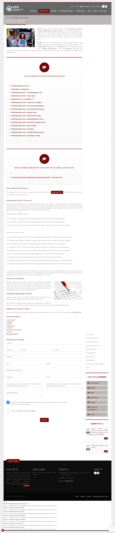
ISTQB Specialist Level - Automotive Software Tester (28, 122)
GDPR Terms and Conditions (27, 411)
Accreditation (80, 11)
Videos (95, 11)
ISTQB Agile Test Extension (20, 89)
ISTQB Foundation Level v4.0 (20, 86)
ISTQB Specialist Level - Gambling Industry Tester (27, 119)
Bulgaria (10, 322)
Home (72, 6)
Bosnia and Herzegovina (15, 330)
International (11, 320)
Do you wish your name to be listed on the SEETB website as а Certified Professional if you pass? (24, 385)
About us (33, 11)
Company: (9, 343)
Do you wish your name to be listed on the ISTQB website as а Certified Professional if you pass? (64, 385)
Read (106, 438)
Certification (43, 11)
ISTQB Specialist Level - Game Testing (23, 125)
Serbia (9, 324)
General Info (90, 334)
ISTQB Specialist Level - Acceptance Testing (25, 135)
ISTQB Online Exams (92, 338)
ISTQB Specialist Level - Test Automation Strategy (27, 109)
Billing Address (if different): (14, 370)
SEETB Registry (91, 360)
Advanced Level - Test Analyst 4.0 (22, 99)
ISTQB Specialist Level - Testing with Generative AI (27, 132)
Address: (9, 357)
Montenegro (11, 326)
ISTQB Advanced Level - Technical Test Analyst (26, 102)
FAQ (88, 367)
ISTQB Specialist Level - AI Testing (22, 129)
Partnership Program (66, 11)
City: (8, 363)
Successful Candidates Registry (95, 364)
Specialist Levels (91, 353)
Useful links (103, 11)
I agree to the (23, 411)
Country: (49, 363)
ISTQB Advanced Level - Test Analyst (23, 96)
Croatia (10, 332)
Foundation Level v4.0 (92, 342)
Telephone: (10, 377)
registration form (57, 192)
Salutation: (9, 350)
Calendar (54, 11)
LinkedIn (106, 6)
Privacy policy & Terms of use (100, 496)
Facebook (103, 6)
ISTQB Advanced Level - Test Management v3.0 (26, 92)
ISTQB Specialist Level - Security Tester (24, 112)
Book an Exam (90, 356)
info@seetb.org (86, 6)
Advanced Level (91, 349)
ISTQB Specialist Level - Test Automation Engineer (27, 106)
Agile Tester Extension (93, 345)
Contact (78, 6)
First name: (23, 350)
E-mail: (48, 377)
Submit (44, 420)
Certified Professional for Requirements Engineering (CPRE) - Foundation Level (36, 177)
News (89, 11)
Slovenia (10, 328)
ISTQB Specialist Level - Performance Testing (26, 116)
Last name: (56, 350)
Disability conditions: (12, 393)
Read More (26, 485)
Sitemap (82, 496)
